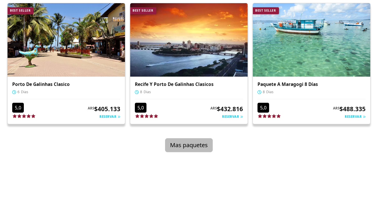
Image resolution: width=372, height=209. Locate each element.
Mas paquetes (189, 145)
